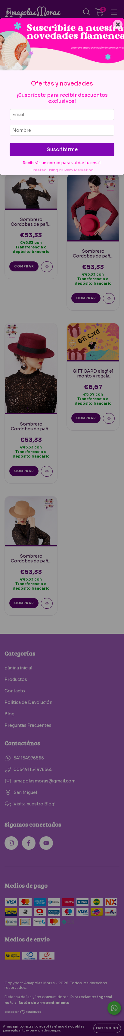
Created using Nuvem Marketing (62, 170)
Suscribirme (62, 149)
